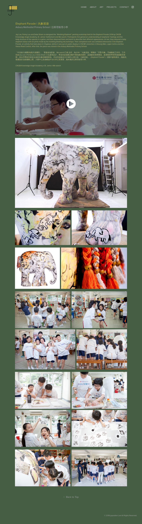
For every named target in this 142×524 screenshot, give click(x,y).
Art (101, 7)
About (93, 7)
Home (84, 7)
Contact (124, 7)
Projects (111, 7)
